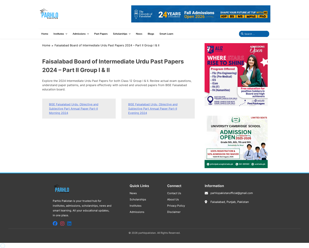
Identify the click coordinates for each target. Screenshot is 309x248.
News (139, 33)
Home (44, 33)
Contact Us (174, 193)
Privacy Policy (176, 205)
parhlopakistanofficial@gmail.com (231, 193)
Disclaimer (174, 212)
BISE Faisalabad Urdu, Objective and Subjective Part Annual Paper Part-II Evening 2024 (153, 109)
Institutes (58, 33)
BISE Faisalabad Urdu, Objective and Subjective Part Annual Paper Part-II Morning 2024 (73, 109)
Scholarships (120, 33)
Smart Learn (166, 33)
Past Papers (101, 33)
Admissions (79, 33)
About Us (173, 199)
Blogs (151, 33)
